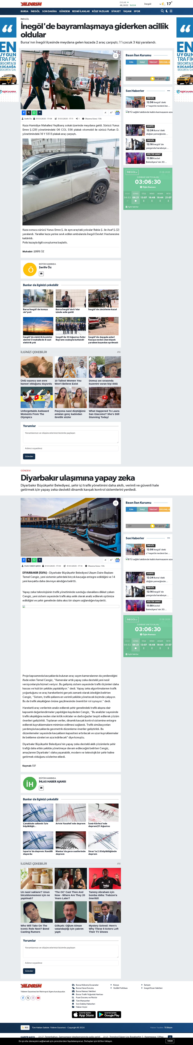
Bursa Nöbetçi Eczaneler (87, 985)
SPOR (137, 11)
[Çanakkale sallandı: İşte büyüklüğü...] (38, 812)
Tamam (170, 1041)
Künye (116, 985)
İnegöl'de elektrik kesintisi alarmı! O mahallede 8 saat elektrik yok (37, 340)
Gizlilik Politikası (120, 988)
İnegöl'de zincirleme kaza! (102, 309)
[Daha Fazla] (39, 112)
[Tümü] (168, 91)
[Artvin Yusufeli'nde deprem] (71, 812)
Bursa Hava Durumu (85, 988)
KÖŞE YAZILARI (100, 11)
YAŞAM (127, 11)
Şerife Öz (28, 119)
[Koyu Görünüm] (166, 11)
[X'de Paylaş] (28, 112)
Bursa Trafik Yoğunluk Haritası (89, 994)
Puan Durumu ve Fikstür (86, 997)
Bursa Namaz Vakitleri (86, 991)
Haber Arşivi (81, 1007)
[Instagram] (33, 998)
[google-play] (109, 1014)
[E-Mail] (41, 274)
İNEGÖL (35, 11)
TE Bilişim (168, 1028)
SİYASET (116, 11)
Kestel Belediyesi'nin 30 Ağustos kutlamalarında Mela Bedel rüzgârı (157, 160)
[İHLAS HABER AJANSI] (30, 783)
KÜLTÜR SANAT (154, 154)
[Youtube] (38, 998)
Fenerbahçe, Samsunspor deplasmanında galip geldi (72, 1037)
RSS (26, 1028)
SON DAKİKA (49, 11)
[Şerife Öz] (30, 269)
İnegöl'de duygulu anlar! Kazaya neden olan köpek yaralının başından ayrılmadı (103, 340)
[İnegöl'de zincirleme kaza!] (103, 298)
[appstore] (84, 1014)
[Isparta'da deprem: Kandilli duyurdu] (38, 840)
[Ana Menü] (171, 11)
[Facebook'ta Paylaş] (24, 112)
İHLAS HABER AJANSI (32, 566)
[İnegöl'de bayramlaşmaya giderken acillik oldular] (71, 79)
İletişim (147, 985)
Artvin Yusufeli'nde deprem (70, 823)
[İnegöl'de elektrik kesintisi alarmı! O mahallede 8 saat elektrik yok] (38, 326)
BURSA (24, 11)
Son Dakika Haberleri (85, 1004)
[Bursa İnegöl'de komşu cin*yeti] (38, 298)
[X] (28, 998)
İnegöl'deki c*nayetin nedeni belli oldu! (157, 104)
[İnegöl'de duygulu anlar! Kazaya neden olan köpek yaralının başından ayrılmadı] (103, 326)
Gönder (29, 456)
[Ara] (162, 11)
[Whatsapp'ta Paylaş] (34, 112)
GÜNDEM (64, 11)
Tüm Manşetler (83, 1001)
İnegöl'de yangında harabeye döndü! (156, 146)
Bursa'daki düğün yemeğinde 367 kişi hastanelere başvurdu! (156, 132)
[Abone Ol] (117, 112)
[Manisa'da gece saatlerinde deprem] (71, 840)
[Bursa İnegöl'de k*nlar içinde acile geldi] (71, 298)
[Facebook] (23, 998)
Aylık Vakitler (133, 207)
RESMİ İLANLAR (81, 11)
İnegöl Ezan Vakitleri (153, 988)
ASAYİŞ (150, 126)
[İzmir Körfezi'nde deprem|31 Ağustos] (103, 812)
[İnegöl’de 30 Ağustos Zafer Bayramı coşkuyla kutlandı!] (71, 326)
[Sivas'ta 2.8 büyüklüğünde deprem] (103, 840)
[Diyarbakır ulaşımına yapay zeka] (71, 527)
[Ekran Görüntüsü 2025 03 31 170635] (70, 181)
